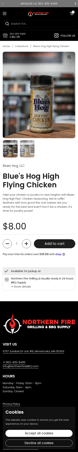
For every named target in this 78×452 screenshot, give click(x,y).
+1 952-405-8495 (14, 362)
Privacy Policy (11, 404)
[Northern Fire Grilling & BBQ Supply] (38, 13)
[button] (7, 243)
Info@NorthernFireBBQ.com (21, 366)
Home (6, 46)
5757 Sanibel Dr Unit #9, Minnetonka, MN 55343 (33, 351)
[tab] (21, 287)
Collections (21, 46)
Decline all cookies (39, 443)
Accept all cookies (39, 433)
